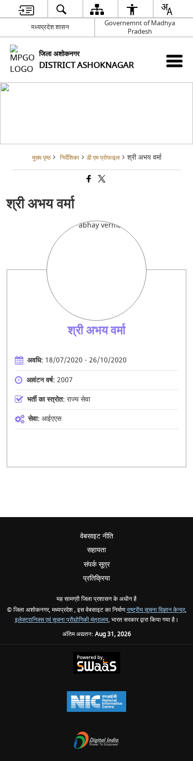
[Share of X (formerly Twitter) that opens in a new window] (101, 180)
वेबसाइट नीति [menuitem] (96, 536)
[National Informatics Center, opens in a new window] (96, 703)
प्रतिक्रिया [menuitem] (96, 578)
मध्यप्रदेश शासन (50, 27)
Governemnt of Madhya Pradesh (139, 27)
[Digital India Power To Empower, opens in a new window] (96, 741)
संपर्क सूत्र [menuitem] (97, 564)
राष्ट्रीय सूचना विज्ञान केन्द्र (156, 610)
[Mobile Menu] (174, 60)
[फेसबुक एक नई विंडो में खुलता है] (88, 180)
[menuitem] (26, 9)
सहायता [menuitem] (96, 550)
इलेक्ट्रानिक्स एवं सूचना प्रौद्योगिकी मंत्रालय (61, 620)
